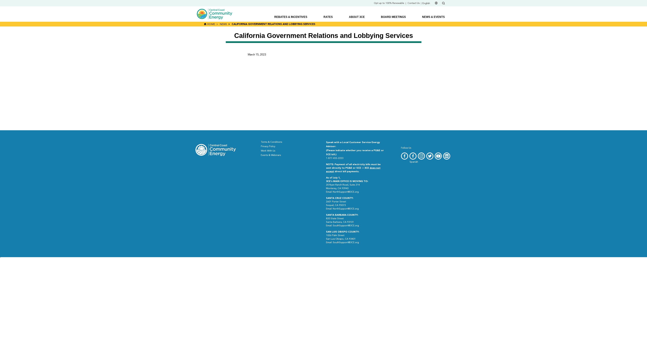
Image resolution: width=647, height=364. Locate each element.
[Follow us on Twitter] (429, 156)
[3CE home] (215, 149)
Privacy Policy (268, 146)
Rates (328, 17)
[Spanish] (413, 156)
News (223, 24)
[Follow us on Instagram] (421, 156)
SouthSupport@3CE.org (346, 225)
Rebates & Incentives (290, 17)
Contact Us (414, 3)
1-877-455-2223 (334, 158)
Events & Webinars (271, 155)
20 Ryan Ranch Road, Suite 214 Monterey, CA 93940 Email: (347, 185)
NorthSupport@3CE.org (346, 192)
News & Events (433, 17)
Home (210, 24)
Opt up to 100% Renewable (389, 3)
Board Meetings (393, 17)
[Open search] (443, 3)
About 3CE (357, 17)
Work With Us (268, 151)
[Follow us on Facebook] (404, 156)
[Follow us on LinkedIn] (446, 156)
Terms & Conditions (271, 142)
